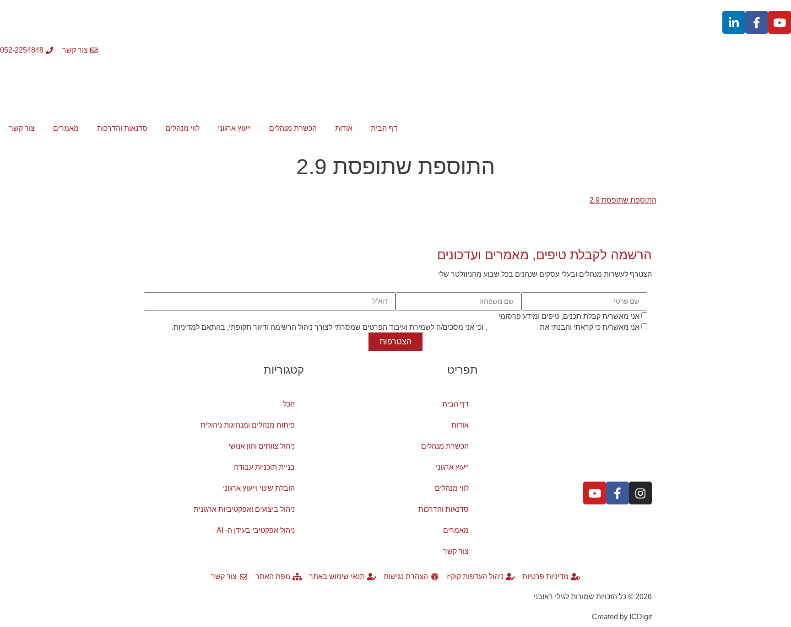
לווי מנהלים (183, 128)
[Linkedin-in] (733, 22)
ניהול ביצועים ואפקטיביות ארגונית (244, 509)
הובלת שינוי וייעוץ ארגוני (259, 488)
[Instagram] (640, 493)
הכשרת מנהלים (293, 128)
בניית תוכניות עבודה (264, 467)
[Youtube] (779, 22)
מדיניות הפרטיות (512, 327)
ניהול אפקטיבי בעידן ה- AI (256, 530)
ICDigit (640, 617)
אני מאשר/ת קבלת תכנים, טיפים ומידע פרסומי (568, 316)
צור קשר (22, 128)
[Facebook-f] (756, 22)
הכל (289, 404)
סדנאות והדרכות (122, 128)
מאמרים (66, 128)
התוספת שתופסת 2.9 (623, 200)
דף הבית (384, 128)
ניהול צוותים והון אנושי (261, 446)
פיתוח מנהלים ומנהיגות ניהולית (247, 425)
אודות (343, 128)
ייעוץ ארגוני (234, 128)
